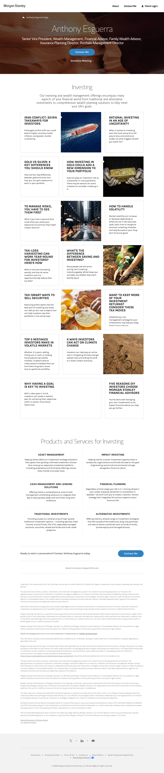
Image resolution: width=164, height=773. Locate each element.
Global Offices (97, 755)
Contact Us (83, 755)
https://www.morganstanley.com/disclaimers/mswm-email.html (46, 656)
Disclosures (35, 755)
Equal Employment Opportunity (120, 755)
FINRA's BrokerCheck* (88, 634)
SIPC (95, 766)
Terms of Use (69, 755)
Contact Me (82, 52)
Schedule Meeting (82, 60)
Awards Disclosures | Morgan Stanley (34, 720)
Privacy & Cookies (52, 755)
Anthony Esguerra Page (37, 17)
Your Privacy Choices (81, 757)
